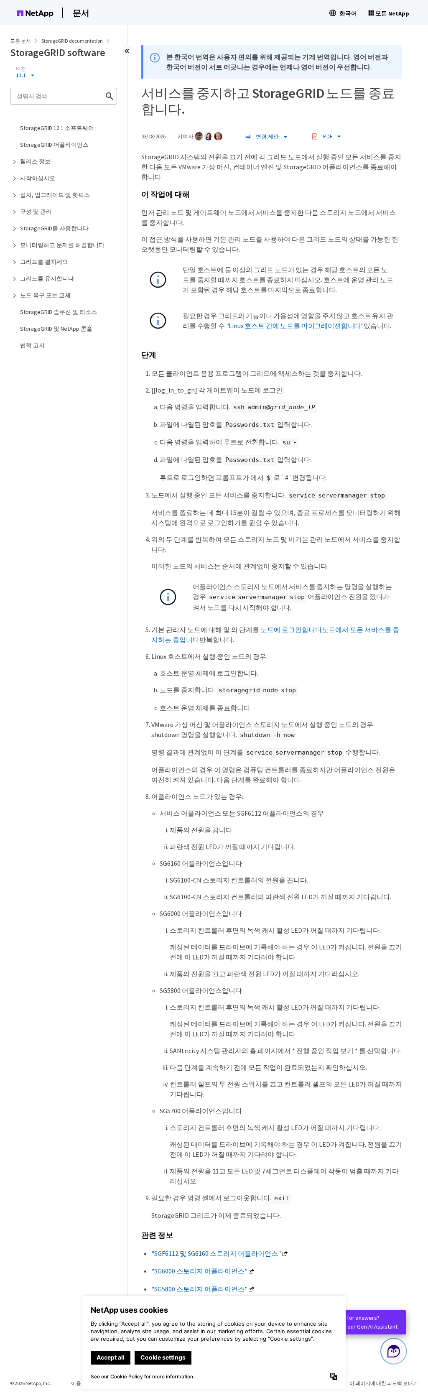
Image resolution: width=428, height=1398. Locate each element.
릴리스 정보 (35, 161)
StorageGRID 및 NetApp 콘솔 (56, 328)
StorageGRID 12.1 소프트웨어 (57, 128)
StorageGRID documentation (72, 41)
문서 (81, 13)
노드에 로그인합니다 (291, 629)
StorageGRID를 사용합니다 (54, 228)
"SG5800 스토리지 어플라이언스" (199, 1289)
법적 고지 (32, 345)
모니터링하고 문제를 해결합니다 (62, 245)
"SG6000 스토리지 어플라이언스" (199, 1271)
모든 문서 (20, 41)
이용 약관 (81, 1383)
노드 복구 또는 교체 (45, 295)
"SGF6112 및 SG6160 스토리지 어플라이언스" (216, 1253)
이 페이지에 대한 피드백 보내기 (383, 1383)
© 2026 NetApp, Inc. (30, 1383)
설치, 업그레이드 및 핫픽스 (55, 195)
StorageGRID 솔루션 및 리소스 (58, 312)
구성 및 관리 (36, 211)
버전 (21, 68)
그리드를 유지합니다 (47, 278)
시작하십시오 (37, 178)
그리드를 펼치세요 (44, 261)
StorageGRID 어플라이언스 (54, 144)
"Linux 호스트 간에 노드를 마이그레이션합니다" (295, 325)
